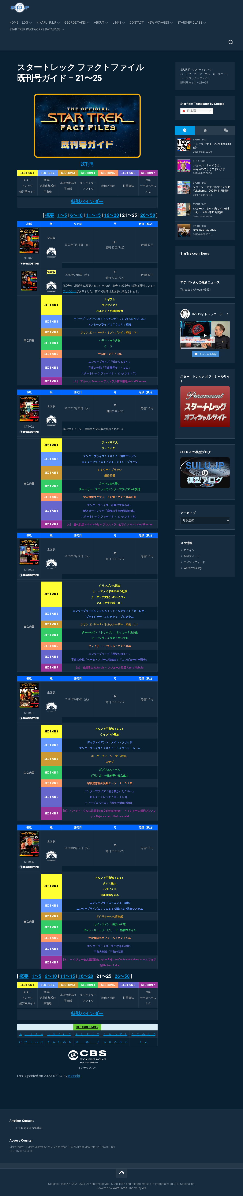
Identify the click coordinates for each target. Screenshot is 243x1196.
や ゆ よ (87, 1042)
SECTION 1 (27, 172)
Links (117, 22)
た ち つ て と (115, 1034)
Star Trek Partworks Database (34, 29)
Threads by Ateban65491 (195, 289)
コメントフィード (194, 562)
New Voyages (158, 22)
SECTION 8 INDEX (87, 1027)
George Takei (75, 22)
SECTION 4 (88, 172)
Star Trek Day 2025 (204, 230)
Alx (144, 1188)
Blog (196, 161)
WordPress (120, 1188)
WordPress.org (192, 568)
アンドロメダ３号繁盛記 (27, 1127)
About (99, 22)
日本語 (191, 110)
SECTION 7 (148, 172)
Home (13, 22)
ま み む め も (59, 1042)
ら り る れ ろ (115, 1042)
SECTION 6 (128, 172)
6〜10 (76, 215)
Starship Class (189, 22)
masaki (74, 1076)
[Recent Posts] (185, 130)
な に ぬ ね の (143, 1034)
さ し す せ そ (87, 1034)
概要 (49, 215)
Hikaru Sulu (46, 22)
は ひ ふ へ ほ (31, 1042)
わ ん (144, 1042)
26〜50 (147, 215)
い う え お (33, 1034)
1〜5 (62, 215)
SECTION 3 (68, 172)
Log (25, 22)
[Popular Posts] (205, 130)
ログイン (189, 550)
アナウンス (69, 291)
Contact (136, 22)
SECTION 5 (108, 172)
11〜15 (93, 215)
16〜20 (111, 215)
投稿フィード (192, 556)
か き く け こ (59, 1034)
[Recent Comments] (225, 130)
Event (196, 139)
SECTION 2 (47, 172)
